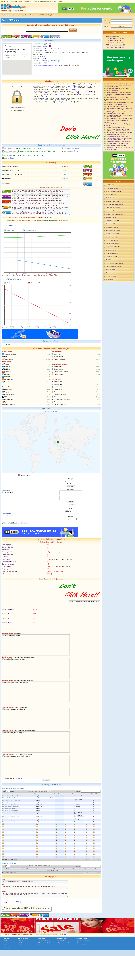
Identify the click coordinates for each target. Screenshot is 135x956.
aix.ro (40, 44)
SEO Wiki (6, 947)
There (98, 402)
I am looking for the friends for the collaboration (120, 147)
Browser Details (110, 269)
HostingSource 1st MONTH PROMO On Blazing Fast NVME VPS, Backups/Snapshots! (117, 130)
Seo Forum (22, 942)
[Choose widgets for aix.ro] (55, 38)
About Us (6, 940)
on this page (48, 217)
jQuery (44, 60)
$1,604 (65, 166)
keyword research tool (113, 90)
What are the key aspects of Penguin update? (119, 118)
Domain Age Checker (112, 237)
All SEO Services (111, 276)
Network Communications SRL (47, 66)
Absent (77, 148)
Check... (40, 148)
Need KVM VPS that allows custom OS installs (120, 102)
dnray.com (19, 778)
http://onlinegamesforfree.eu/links (10, 806)
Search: (78, 791)
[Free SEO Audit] (25, 916)
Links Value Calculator (112, 220)
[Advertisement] (118, 297)
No (77, 151)
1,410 (48, 354)
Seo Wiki (21, 940)
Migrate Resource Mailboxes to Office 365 (118, 141)
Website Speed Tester (112, 240)
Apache (42, 56)
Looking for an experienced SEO (116, 127)
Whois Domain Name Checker (114, 263)
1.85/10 (65, 174)
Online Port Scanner (111, 256)
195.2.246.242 (44, 48)
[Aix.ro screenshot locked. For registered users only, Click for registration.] (17, 123)
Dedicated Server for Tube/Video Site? (118, 143)
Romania (45, 46)
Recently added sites (112, 36)
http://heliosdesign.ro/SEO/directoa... (11, 800)
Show (48, 366)
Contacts (6, 942)
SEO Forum (15, 15)
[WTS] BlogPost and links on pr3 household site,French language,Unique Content (117, 112)
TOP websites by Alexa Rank (115, 47)
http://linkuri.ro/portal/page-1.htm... (11, 816)
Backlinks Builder (111, 224)
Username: (107, 20)
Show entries (8, 791)
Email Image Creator (112, 273)
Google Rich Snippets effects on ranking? (118, 88)
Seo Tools (21, 945)
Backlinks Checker (111, 217)
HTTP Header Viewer (112, 253)
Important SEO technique (83, 940)
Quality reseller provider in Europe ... (117, 145)
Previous (87, 859)
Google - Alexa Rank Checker (114, 214)
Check (48, 359)
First (82, 859)
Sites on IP (56, 48)
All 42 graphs (71, 504)
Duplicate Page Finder (112, 201)
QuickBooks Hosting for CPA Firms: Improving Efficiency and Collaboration (118, 116)
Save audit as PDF (13, 902)
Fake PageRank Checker (113, 207)
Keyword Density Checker (113, 191)
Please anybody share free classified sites (119, 92)
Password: (107, 23)
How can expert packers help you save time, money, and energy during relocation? (118, 138)
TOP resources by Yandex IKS (115, 45)
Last (98, 859)
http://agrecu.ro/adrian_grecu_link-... (11, 804)
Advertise (24, 15)
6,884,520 (65, 178)
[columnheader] (19, 794)
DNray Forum (51, 15)
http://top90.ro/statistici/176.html (10, 813)
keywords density (60, 100)
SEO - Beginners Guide (44, 942)
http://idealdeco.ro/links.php (9, 802)
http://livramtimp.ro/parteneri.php (10, 810)
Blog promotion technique (64, 942)
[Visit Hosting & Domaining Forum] (80, 142)
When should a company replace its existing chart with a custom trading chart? (118, 109)
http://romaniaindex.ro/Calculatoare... (11, 821)
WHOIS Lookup (110, 260)
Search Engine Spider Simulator (115, 204)
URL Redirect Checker (112, 243)
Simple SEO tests (62, 940)
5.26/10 (65, 170)
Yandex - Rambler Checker (113, 266)
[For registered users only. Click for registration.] (20, 902)
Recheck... (16, 153)
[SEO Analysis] (13, 12)
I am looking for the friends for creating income (120, 83)
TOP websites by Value (113, 40)
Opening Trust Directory (83, 942)
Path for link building (43, 945)
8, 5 (46, 394)
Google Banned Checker (113, 246)
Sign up (106, 26)
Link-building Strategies (44, 940)
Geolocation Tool (111, 250)
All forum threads (112, 149)
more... (65, 1)
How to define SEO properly (84, 945)
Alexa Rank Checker (112, 211)
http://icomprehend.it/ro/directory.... (11, 808)
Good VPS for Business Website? (116, 104)
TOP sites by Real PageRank (115, 43)
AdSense (54, 60)
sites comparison (42, 100)
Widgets (32, 15)
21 (49, 356)
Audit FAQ (40, 15)
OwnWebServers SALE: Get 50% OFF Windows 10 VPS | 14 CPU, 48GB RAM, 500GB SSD (117, 99)
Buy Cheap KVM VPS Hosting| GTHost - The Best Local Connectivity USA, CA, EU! (118, 133)
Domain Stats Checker (112, 233)
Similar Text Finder (111, 198)
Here (93, 402)
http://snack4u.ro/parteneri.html (10, 820)
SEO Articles (109, 279)
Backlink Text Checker (112, 227)
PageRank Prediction (112, 188)
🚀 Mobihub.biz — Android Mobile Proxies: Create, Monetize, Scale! (117, 85)
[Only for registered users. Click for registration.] (69, 66)
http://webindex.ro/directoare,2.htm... (11, 796)
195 (98, 354)
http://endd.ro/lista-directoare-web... (11, 797)
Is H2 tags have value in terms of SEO (117, 106)
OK (24, 56)
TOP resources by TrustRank (115, 38)
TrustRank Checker (111, 184)
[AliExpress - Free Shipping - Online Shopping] (67, 933)
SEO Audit (5, 15)
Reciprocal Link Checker (113, 230)
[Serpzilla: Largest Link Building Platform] (40, 338)
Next (94, 859)
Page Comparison (111, 194)
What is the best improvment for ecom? (118, 136)
